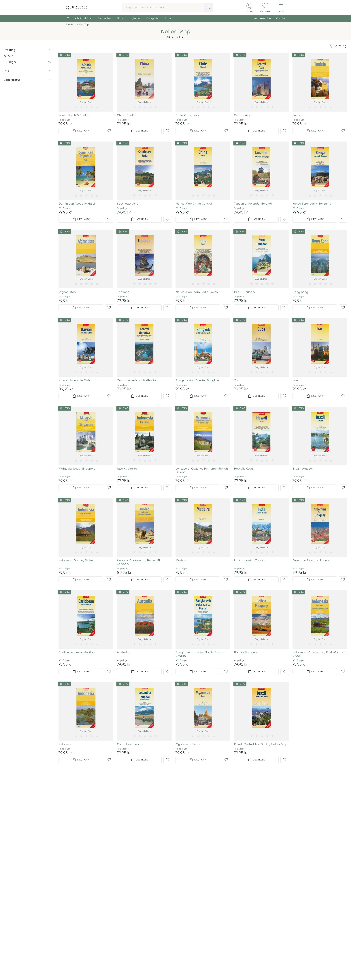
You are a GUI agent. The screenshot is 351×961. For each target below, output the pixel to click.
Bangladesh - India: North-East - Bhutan (200, 654)
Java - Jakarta (127, 468)
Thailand (123, 292)
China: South (126, 115)
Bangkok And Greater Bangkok (198, 380)
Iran (295, 380)
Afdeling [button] (9, 50)
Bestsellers (105, 18)
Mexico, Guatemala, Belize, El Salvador (138, 562)
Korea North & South (73, 115)
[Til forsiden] (78, 7)
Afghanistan (67, 292)
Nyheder (135, 18)
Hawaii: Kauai (244, 468)
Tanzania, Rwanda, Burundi (253, 203)
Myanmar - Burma (188, 744)
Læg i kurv (81, 131)
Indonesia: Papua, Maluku (76, 560)
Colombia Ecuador (130, 744)
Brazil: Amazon (303, 468)
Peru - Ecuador (244, 292)
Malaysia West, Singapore (76, 468)
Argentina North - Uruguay (311, 560)
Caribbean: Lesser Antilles (76, 652)
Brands (169, 18)
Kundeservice (262, 18)
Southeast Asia (127, 203)
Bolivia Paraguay (246, 652)
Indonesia (65, 744)
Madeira (181, 560)
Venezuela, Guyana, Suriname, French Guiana (202, 470)
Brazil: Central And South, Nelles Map (260, 744)
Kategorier (152, 18)
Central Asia (242, 115)
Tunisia (297, 115)
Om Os (280, 18)
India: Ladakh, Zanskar (250, 560)
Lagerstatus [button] (12, 80)
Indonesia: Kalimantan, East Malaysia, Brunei (319, 654)
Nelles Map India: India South (197, 292)
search (208, 7)
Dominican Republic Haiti (76, 203)
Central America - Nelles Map (138, 380)
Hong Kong (300, 292)
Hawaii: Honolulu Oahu (74, 380)
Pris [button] (6, 71)
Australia (123, 652)
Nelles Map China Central (194, 203)
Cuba (237, 380)
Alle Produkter (84, 18)
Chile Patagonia (187, 115)
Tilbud (120, 18)
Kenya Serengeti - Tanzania (311, 203)
